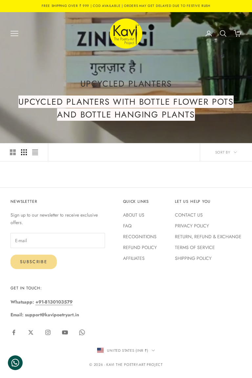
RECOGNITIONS (140, 236)
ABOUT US (133, 215)
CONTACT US (189, 215)
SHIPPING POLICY (193, 258)
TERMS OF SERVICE (195, 247)
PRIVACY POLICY (192, 225)
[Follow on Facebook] (13, 332)
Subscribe (33, 262)
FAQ (127, 225)
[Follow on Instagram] (48, 332)
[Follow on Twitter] (31, 332)
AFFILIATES (134, 258)
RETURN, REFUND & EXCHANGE (208, 236)
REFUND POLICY (140, 247)
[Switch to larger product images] (13, 152)
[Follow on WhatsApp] (82, 332)
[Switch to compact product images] (35, 152)
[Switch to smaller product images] (24, 152)
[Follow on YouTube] (65, 332)
